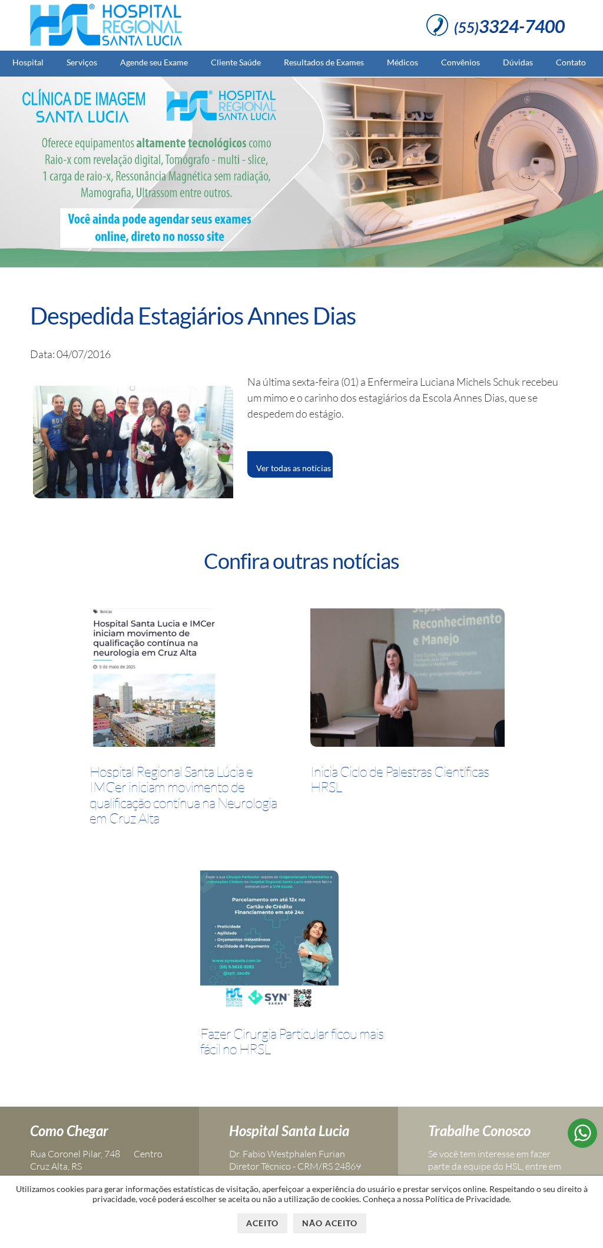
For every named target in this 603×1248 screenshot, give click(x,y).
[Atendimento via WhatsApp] (582, 1143)
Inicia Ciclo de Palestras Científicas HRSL (399, 779)
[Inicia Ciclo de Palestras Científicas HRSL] (407, 679)
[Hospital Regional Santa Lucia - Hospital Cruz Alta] (106, 45)
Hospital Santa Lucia (289, 1130)
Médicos (402, 62)
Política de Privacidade (467, 1199)
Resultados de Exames (324, 62)
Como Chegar (69, 1130)
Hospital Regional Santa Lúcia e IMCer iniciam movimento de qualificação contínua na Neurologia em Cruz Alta (183, 795)
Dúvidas (518, 62)
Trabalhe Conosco (479, 1130)
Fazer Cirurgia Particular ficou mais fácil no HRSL (291, 1041)
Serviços (82, 62)
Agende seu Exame (154, 62)
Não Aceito (329, 1223)
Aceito (262, 1223)
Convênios (460, 62)
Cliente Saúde (236, 62)
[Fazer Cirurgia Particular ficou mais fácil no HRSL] (269, 941)
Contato (571, 62)
